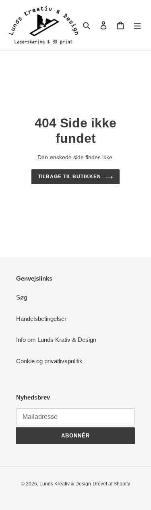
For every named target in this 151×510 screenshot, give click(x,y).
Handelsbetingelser (41, 318)
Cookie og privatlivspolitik (49, 361)
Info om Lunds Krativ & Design (56, 339)
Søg (21, 297)
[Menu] (137, 25)
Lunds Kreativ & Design (65, 484)
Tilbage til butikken (69, 176)
